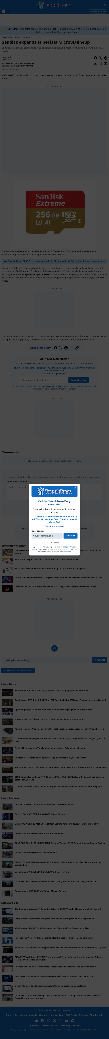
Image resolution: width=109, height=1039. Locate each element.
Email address (38, 531)
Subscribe (70, 535)
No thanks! (54, 542)
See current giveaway (54, 526)
